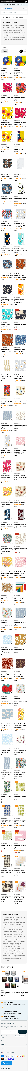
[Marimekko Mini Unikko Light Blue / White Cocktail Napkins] (7, 639)
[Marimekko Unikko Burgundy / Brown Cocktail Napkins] (20, 663)
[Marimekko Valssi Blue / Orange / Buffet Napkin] (7, 515)
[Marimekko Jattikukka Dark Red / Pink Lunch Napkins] (7, 663)
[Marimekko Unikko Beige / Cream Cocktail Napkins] (20, 415)
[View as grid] (21, 51)
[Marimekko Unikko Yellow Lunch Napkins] (7, 113)
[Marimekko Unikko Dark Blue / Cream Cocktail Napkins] (7, 289)
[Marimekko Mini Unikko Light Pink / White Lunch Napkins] (20, 562)
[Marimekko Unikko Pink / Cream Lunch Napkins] (20, 491)
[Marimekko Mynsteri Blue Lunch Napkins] (20, 340)
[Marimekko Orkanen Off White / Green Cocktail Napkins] (20, 787)
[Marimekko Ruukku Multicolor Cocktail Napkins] (7, 214)
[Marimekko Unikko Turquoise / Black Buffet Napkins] (20, 239)
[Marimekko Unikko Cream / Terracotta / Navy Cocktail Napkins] (20, 264)
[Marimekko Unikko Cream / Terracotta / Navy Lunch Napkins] (7, 340)
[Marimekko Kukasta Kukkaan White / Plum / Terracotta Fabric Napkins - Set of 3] (20, 886)
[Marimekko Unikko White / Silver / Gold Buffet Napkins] (7, 441)
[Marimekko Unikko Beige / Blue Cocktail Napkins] (20, 390)
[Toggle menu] (2, 8)
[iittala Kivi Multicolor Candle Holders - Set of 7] (10, 979)
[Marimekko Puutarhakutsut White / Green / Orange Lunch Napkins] (7, 612)
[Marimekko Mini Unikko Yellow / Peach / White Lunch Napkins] (7, 562)
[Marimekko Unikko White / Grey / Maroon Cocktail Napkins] (20, 739)
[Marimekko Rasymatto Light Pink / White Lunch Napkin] (20, 836)
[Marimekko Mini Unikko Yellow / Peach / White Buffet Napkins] (20, 714)
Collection (8, 17)
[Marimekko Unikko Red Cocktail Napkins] (7, 88)
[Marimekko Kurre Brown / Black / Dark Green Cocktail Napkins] (7, 163)
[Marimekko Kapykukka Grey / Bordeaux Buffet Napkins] (20, 515)
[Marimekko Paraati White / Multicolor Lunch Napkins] (20, 587)
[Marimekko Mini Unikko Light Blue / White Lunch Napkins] (7, 739)
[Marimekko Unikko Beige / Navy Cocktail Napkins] (7, 587)
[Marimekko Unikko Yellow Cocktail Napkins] (7, 136)
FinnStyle (7, 1068)
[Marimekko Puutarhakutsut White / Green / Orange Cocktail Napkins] (20, 688)
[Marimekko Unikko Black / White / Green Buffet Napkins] (20, 188)
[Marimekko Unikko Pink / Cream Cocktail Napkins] (20, 466)
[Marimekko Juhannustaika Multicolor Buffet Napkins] (20, 136)
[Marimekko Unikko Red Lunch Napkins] (20, 113)
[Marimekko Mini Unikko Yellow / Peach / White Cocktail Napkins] (7, 491)
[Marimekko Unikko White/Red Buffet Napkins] (7, 466)
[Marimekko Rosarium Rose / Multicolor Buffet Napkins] (7, 390)
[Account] (23, 8)
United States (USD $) (8, 1052)
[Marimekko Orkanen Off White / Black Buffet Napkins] (7, 861)
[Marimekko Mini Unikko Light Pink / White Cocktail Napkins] (20, 441)
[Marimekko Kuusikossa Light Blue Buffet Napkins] (7, 763)
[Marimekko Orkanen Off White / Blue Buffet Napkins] (7, 810)
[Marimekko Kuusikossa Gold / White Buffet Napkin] (7, 365)
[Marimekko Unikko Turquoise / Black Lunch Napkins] (7, 315)
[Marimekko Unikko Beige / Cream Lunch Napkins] (20, 538)
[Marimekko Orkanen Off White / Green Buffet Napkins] (20, 810)
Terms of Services (19, 1035)
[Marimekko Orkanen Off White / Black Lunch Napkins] (7, 886)
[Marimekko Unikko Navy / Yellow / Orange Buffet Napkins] (7, 239)
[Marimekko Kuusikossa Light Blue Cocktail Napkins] (7, 415)
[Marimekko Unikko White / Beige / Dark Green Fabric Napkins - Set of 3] (20, 861)
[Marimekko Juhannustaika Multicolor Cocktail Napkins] (7, 61)
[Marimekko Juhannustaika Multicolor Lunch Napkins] (20, 61)
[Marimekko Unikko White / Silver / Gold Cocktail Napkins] (20, 214)
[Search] (25, 12)
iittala (2, 990)
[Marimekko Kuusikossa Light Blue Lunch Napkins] (20, 612)
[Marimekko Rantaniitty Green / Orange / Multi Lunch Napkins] (20, 763)
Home (2, 17)
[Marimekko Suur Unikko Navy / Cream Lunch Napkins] (20, 315)
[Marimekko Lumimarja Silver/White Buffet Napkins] (20, 163)
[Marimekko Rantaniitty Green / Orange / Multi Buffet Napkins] (7, 787)
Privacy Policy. (4, 1037)
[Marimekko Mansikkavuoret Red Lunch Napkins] (7, 688)
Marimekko (4, 68)
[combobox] (14, 12)
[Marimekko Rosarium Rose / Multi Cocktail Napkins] (20, 88)
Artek (20, 927)
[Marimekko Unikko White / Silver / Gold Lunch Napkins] (20, 365)
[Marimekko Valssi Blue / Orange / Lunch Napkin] (7, 188)
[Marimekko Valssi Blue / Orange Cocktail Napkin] (7, 264)
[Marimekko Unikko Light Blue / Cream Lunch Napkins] (7, 714)
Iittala (17, 927)
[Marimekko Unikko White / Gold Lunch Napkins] (20, 639)
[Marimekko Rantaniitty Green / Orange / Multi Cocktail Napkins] (7, 538)
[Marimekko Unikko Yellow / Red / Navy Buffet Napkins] (20, 289)
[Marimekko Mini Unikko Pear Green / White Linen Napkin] (7, 836)
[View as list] (25, 51)
